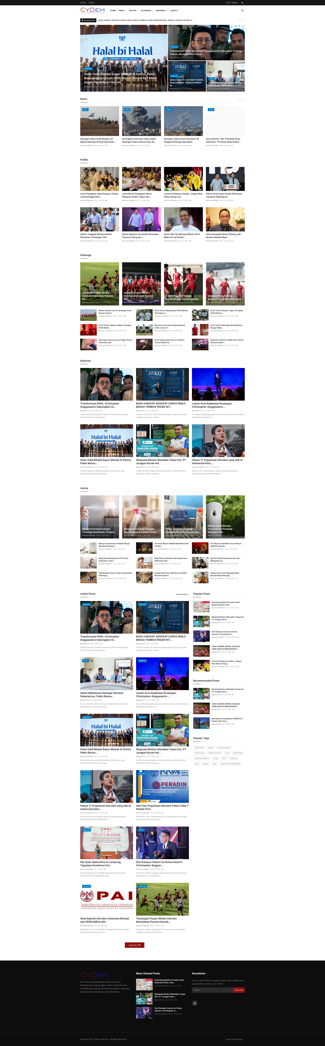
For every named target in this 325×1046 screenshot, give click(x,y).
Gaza (197, 763)
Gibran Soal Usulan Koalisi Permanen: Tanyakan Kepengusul (224, 195)
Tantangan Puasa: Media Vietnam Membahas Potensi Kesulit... (156, 920)
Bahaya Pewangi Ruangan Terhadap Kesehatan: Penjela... (99, 530)
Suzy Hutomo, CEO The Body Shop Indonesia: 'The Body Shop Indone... (181, 140)
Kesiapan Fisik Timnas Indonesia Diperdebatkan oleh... (225, 297)
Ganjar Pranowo (214, 753)
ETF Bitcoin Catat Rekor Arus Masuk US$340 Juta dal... (225, 544)
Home (113, 10)
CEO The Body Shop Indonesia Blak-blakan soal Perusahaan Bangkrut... (223, 140)
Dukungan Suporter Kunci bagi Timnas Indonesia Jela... (115, 341)
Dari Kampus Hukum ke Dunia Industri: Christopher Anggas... (159, 864)
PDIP (214, 763)
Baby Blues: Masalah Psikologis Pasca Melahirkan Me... (171, 559)
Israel (227, 753)
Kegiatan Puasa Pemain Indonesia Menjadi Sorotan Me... (138, 295)
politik (215, 758)
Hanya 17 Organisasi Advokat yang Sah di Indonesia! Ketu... (217, 461)
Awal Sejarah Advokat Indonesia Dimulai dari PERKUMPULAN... (104, 920)
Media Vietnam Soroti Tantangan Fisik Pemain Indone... (115, 311)
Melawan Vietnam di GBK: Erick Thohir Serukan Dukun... (226, 341)
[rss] (195, 1003)
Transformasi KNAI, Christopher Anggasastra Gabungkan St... (99, 405)
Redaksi (92, 2)
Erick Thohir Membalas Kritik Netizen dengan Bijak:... (226, 326)
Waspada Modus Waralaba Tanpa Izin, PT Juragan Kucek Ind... (161, 461)
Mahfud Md (238, 753)
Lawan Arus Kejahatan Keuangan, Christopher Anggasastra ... (212, 405)
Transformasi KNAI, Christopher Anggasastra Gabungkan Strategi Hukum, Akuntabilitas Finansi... (206, 52)
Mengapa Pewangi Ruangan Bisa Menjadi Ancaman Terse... (141, 530)
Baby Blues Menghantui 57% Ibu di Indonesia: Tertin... (113, 559)
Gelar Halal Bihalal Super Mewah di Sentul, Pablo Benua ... (106, 461)
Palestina (233, 758)
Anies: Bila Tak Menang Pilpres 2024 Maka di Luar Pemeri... (182, 235)
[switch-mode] (242, 3)
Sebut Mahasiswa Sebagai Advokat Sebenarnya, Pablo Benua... (101, 694)
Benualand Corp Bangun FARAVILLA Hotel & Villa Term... (227, 719)
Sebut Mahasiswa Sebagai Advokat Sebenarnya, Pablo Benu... (225, 84)
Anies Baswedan (224, 747)
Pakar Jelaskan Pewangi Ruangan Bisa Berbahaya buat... (183, 530)
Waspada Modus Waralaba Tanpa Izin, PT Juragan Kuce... (228, 618)
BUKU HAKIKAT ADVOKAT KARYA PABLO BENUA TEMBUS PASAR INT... (161, 405)
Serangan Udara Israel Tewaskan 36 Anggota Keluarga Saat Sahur (139, 140)
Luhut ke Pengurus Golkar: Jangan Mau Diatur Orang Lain (183, 195)
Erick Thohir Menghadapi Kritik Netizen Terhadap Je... (171, 311)
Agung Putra (88, 86)
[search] (242, 10)
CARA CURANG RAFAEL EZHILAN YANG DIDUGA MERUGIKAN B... (226, 647)
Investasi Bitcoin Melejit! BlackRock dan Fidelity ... (172, 544)
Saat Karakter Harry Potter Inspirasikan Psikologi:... (115, 574)
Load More (133, 945)
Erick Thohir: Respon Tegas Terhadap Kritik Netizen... (226, 311)
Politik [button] (132, 10)
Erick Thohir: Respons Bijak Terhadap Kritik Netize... (115, 326)
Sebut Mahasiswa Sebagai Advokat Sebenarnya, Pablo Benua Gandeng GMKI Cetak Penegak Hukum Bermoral (145, 20)
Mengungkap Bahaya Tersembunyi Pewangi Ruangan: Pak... (220, 528)
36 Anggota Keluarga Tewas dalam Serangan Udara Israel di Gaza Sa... (97, 140)
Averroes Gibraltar (87, 145)
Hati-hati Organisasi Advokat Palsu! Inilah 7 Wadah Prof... (162, 807)
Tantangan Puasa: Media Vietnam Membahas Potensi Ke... (97, 295)
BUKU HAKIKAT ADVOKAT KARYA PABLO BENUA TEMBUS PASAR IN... (186, 83)
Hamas (205, 763)
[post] (123, 58)
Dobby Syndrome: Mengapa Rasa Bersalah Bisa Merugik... (224, 574)
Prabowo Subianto (202, 758)
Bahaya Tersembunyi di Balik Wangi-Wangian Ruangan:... (114, 544)
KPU (224, 758)
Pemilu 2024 (199, 753)
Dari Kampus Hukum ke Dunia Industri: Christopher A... (224, 633)
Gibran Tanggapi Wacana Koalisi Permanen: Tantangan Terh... (96, 235)
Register (235, 2)
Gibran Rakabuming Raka (230, 763)
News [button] (121, 10)
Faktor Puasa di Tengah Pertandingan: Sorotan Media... (183, 297)
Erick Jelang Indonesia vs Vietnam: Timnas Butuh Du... (170, 341)
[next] (243, 20)
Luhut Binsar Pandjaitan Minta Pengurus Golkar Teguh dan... (136, 195)
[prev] (239, 20)
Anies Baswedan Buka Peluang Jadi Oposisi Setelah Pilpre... (223, 235)
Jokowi (210, 747)
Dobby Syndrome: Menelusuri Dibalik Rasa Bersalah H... (171, 574)
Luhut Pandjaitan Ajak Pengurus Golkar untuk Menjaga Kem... (99, 195)
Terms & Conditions (234, 1039)
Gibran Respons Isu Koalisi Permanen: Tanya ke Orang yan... (140, 235)
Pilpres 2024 (199, 747)
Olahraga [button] (146, 10)
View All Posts (181, 594)
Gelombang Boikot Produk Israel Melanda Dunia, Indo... (226, 603)
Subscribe (239, 990)
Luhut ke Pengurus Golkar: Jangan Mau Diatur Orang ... (227, 662)
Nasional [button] (160, 10)
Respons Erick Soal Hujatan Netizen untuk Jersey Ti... (170, 326)
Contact (83, 2)
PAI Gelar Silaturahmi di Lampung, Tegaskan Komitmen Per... (100, 864)
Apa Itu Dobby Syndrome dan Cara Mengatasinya (225, 559)
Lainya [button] (173, 10)
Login (228, 2)
